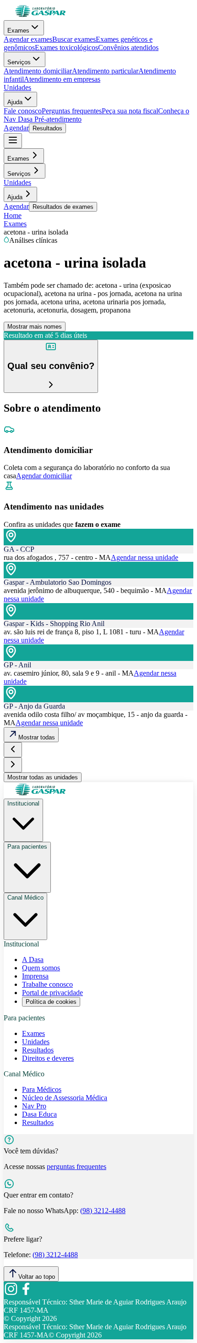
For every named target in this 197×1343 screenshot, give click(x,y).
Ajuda (14, 102)
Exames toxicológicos (66, 47)
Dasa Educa (39, 1114)
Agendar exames (28, 39)
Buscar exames (74, 39)
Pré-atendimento (57, 119)
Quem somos (41, 968)
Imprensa (35, 976)
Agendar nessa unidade (144, 557)
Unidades (17, 87)
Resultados (47, 128)
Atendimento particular (105, 71)
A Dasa (33, 959)
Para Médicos (41, 1089)
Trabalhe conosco (47, 984)
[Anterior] (13, 749)
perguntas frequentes (76, 1166)
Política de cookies (51, 1001)
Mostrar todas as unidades (42, 777)
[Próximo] (13, 764)
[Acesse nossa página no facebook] (25, 1294)
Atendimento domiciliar (38, 71)
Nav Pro (34, 1106)
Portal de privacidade (52, 992)
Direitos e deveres (48, 1058)
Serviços (19, 62)
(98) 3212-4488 (103, 1210)
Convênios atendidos (128, 47)
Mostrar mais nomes (34, 326)
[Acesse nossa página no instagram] (11, 1294)
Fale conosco (23, 111)
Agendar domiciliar (44, 476)
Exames (18, 30)
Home (13, 215)
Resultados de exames (63, 206)
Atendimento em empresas (62, 79)
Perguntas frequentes (72, 111)
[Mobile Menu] (13, 140)
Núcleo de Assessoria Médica (64, 1098)
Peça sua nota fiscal (130, 111)
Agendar (16, 128)
